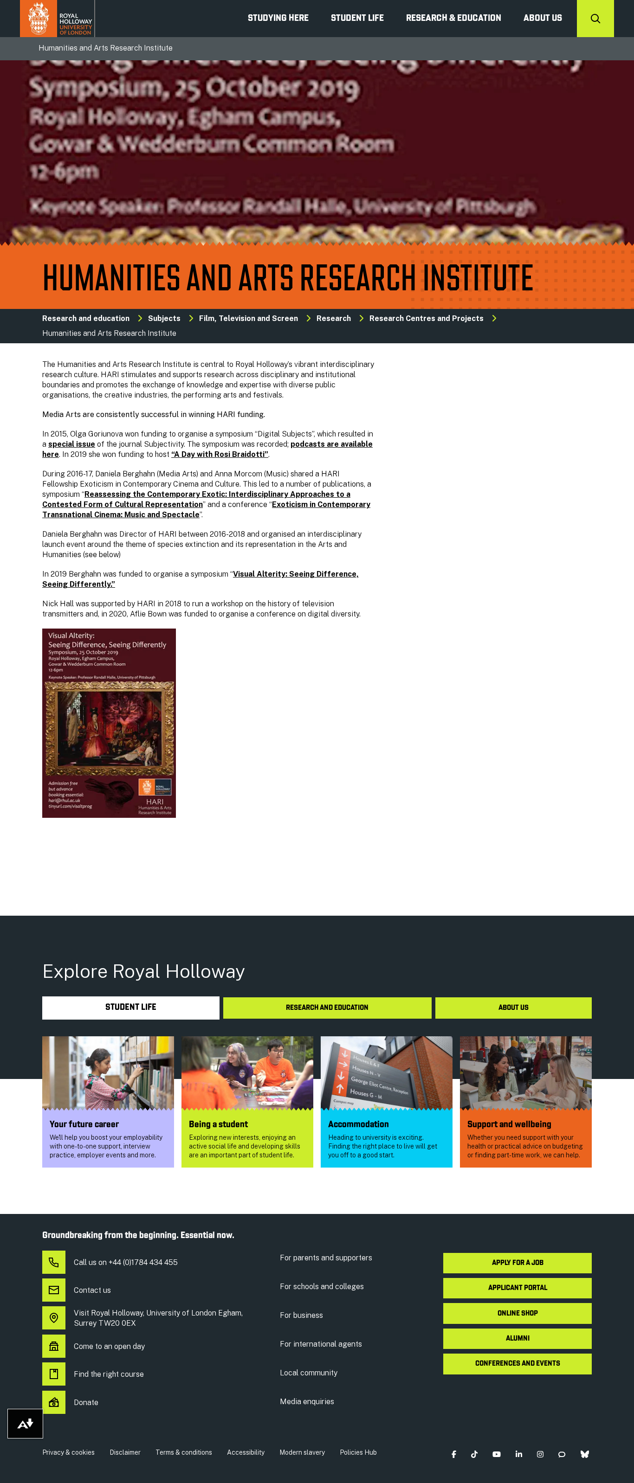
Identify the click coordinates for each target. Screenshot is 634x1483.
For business (301, 1315)
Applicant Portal (517, 1288)
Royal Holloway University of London (57, 18)
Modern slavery (302, 1452)
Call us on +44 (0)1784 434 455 (126, 1262)
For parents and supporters (326, 1257)
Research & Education (453, 18)
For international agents (321, 1344)
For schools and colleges (322, 1286)
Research (334, 318)
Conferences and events (517, 1363)
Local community (308, 1372)
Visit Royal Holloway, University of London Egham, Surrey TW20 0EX (158, 1318)
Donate (86, 1402)
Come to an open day (109, 1346)
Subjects (164, 318)
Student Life (357, 18)
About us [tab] (513, 1008)
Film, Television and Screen (248, 318)
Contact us (92, 1290)
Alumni (518, 1338)
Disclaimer (125, 1452)
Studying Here (278, 18)
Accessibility (246, 1452)
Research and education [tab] (327, 1008)
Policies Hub (358, 1452)
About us (543, 18)
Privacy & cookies (68, 1452)
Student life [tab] (130, 1007)
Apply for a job (517, 1263)
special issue (71, 444)
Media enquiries (307, 1401)
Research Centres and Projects (426, 318)
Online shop (518, 1313)
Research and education (85, 318)
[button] (453, 1454)
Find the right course (109, 1374)
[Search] (595, 18)
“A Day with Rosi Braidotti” (219, 454)
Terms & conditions (183, 1452)
